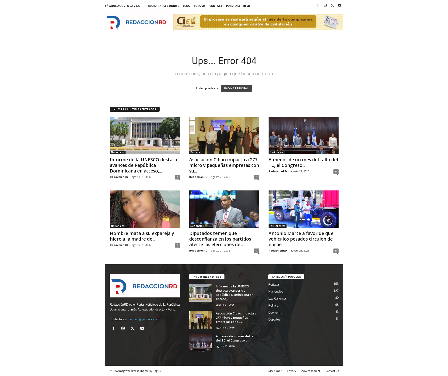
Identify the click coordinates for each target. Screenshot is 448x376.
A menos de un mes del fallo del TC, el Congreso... (303, 162)
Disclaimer (275, 371)
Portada (195, 152)
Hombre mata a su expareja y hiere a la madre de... (142, 236)
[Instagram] (325, 5)
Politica (273, 305)
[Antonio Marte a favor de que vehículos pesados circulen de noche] (304, 209)
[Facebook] (318, 5)
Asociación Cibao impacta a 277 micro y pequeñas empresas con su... (224, 165)
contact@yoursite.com (144, 319)
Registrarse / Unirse (163, 5)
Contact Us (332, 371)
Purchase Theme (238, 5)
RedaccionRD (119, 177)
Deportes (274, 319)
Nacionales (117, 152)
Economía (275, 312)
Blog (186, 5)
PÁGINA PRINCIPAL (236, 88)
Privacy (291, 371)
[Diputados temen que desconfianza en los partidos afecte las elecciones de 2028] (224, 209)
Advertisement (310, 371)
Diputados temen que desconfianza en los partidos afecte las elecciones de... (220, 239)
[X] (332, 5)
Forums (200, 5)
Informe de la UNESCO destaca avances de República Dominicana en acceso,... (143, 165)
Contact (215, 5)
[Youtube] (340, 5)
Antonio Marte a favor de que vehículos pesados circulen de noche (301, 239)
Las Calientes (277, 226)
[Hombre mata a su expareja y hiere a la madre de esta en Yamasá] (145, 209)
